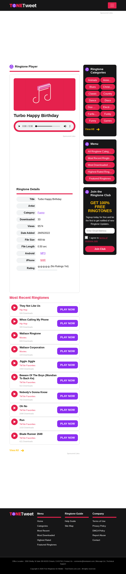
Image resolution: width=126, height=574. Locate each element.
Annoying (108, 80)
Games (108, 120)
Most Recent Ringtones (100, 158)
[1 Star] (39, 266)
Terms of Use (99, 521)
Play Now (67, 309)
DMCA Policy (99, 530)
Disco (108, 100)
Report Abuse (99, 535)
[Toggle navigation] (112, 5)
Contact (96, 540)
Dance (92, 100)
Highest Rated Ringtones (101, 171)
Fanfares (93, 114)
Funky (107, 114)
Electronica (109, 107)
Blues (92, 87)
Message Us (100, 561)
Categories (42, 526)
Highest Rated (44, 540)
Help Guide (70, 521)
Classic (93, 93)
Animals (92, 80)
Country (107, 93)
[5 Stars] (48, 266)
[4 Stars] (46, 266)
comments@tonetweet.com (84, 561)
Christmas (108, 87)
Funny (41, 212)
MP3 (42, 253)
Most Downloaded (46, 535)
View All (14, 450)
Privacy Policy (99, 526)
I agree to (96, 239)
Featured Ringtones (100, 178)
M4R (43, 260)
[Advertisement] (63, 37)
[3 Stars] (44, 266)
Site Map (69, 526)
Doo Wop (93, 107)
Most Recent (43, 530)
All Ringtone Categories (101, 151)
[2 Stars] (41, 266)
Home (40, 521)
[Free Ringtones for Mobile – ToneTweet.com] (23, 5)
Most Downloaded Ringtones (104, 165)
